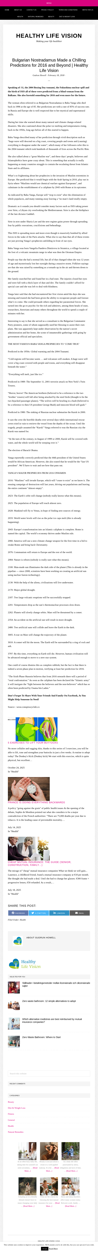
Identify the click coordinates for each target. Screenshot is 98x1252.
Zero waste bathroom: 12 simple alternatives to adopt (49, 1207)
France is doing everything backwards (36, 1008)
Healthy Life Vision (49, 36)
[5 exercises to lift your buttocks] (36, 925)
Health (23, 1126)
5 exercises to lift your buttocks (33, 949)
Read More (53, 1249)
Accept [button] (44, 1249)
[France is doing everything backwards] (29, 985)
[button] (80, 16)
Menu (49, 3)
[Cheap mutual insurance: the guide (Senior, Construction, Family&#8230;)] (29, 1045)
